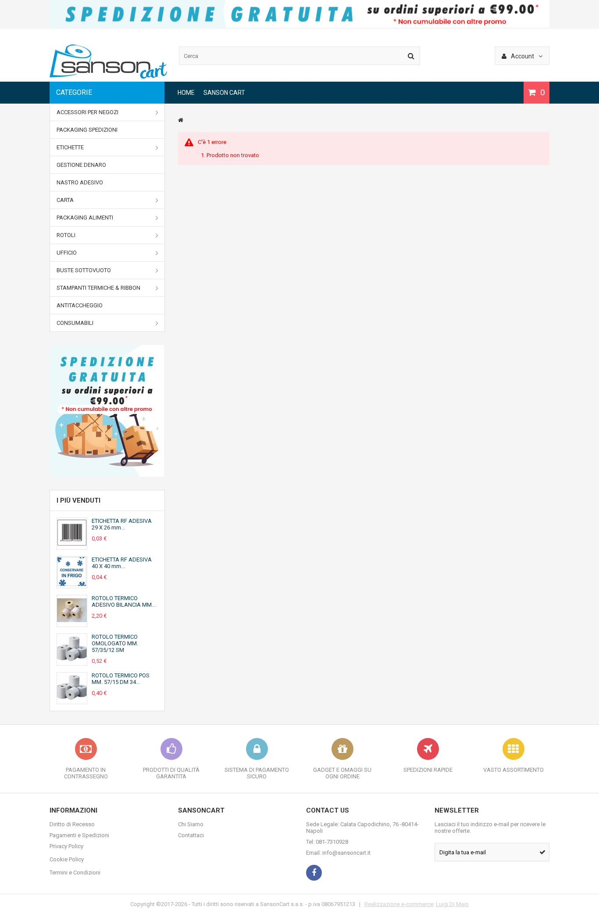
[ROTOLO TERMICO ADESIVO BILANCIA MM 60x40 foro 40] (72, 623)
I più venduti (78, 500)
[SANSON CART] (109, 77)
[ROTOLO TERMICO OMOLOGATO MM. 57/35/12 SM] (72, 662)
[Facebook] (314, 873)
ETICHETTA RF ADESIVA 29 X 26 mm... (122, 524)
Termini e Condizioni (75, 872)
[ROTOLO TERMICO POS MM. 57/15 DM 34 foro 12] (72, 700)
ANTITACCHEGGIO (80, 305)
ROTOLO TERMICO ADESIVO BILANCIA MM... (124, 601)
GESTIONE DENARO (81, 165)
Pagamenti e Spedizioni (79, 835)
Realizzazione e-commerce (398, 904)
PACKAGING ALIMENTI (85, 217)
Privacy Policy (66, 846)
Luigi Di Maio (452, 904)
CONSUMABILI (75, 323)
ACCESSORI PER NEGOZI (87, 112)
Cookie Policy (67, 859)
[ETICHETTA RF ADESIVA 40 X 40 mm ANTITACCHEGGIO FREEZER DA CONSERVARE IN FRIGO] (72, 584)
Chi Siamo (190, 824)
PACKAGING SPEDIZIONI (87, 129)
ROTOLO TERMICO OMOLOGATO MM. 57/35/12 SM (115, 643)
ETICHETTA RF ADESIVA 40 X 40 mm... (122, 562)
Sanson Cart (224, 92)
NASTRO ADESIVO (80, 182)
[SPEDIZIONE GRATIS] (299, 25)
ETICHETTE (70, 147)
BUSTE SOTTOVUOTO (84, 270)
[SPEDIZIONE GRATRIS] (107, 411)
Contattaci (191, 835)
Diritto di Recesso (72, 824)
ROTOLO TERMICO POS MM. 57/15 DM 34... (121, 678)
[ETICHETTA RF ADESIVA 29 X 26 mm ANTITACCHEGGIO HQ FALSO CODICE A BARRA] (72, 546)
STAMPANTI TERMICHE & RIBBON (98, 287)
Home (186, 92)
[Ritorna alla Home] (180, 120)
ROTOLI (66, 235)
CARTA (65, 200)
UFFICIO (67, 252)
